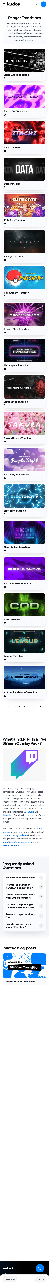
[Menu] (4, 4)
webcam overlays (11, 845)
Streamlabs (8, 815)
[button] (43, 4)
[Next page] (40, 706)
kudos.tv (8, 1268)
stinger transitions (26, 842)
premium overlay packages (15, 835)
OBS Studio (28, 812)
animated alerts (10, 842)
